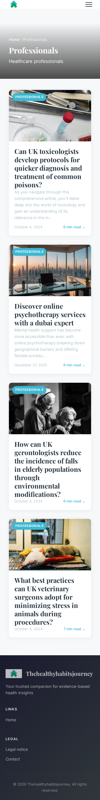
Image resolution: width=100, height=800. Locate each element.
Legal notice (17, 749)
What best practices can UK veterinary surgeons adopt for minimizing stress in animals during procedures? (46, 601)
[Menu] (88, 4)
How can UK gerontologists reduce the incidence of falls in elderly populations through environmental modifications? (47, 469)
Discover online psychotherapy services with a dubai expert (50, 314)
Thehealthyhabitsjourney (59, 673)
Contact (13, 759)
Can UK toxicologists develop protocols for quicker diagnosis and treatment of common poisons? (48, 168)
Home (14, 39)
